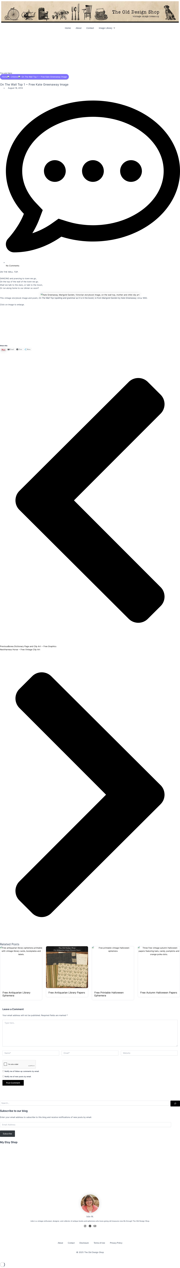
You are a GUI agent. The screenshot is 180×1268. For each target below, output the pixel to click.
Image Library (105, 28)
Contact (90, 28)
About (78, 28)
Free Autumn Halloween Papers (158, 992)
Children (14, 77)
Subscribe (7, 1133)
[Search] (175, 1103)
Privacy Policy (116, 1243)
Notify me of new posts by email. (18, 1076)
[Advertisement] (90, 51)
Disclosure (84, 1243)
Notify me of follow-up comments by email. (22, 1071)
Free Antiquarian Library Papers (66, 992)
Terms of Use (99, 1243)
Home (68, 28)
